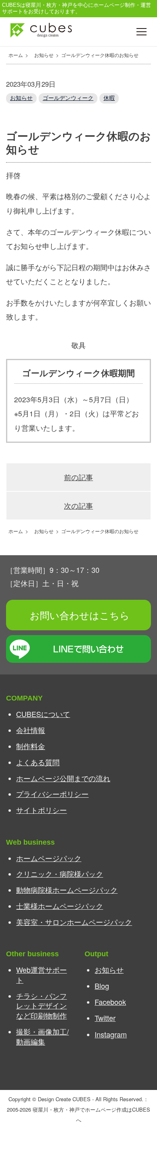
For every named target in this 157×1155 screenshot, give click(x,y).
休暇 (109, 98)
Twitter (105, 1017)
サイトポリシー (41, 810)
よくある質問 (38, 762)
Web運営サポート (41, 974)
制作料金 (30, 746)
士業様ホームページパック (59, 905)
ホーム (14, 54)
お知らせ (21, 98)
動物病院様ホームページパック (67, 889)
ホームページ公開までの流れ (63, 778)
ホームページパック (48, 858)
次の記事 (78, 506)
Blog (102, 985)
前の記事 (78, 477)
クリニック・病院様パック (59, 873)
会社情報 (30, 730)
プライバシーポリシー (52, 793)
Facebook (110, 1001)
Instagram (111, 1034)
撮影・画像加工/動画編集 (42, 1036)
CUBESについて (43, 714)
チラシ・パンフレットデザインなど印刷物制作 (41, 1005)
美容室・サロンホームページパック (74, 922)
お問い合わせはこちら (80, 615)
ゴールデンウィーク (68, 98)
